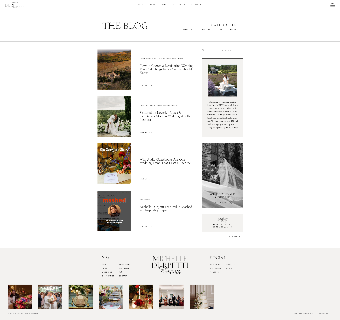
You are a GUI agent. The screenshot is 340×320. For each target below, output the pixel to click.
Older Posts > (235, 237)
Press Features (161, 105)
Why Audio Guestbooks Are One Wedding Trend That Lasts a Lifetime (165, 161)
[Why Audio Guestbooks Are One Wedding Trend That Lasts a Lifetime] (114, 163)
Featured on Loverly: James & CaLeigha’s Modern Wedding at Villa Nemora (165, 116)
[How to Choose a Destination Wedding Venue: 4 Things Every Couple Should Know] (114, 70)
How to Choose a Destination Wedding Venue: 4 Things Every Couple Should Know (166, 69)
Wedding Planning (176, 58)
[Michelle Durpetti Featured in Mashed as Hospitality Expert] (114, 211)
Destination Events (146, 58)
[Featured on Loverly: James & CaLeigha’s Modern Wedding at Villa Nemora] (114, 116)
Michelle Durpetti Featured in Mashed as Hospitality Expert (166, 208)
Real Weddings (172, 105)
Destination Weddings (161, 58)
